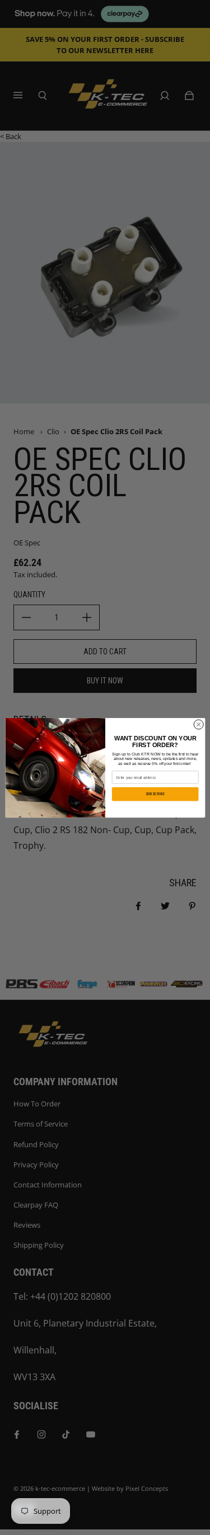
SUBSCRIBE (155, 793)
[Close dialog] (198, 724)
